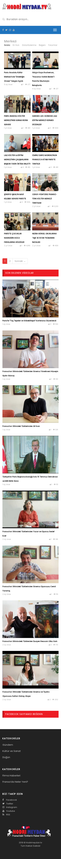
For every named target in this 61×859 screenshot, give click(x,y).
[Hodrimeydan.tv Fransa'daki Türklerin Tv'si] (26, 6)
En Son (16, 45)
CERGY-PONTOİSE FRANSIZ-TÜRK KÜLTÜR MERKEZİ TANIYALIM (44, 198)
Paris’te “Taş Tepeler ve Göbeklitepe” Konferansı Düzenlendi (29, 320)
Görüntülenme (29, 45)
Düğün (6, 757)
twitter (9, 803)
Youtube (10, 811)
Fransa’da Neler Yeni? (15, 781)
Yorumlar (52, 45)
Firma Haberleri (11, 775)
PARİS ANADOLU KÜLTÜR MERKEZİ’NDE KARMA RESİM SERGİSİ (16, 120)
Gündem (7, 744)
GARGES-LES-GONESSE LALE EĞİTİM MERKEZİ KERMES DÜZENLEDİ (44, 120)
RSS (8, 814)
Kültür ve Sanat (11, 751)
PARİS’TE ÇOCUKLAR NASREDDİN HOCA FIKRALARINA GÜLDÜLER (14, 237)
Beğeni (42, 45)
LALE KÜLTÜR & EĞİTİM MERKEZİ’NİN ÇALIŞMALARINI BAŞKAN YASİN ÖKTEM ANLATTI (17, 159)
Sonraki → (20, 261)
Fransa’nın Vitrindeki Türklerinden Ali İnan (21, 426)
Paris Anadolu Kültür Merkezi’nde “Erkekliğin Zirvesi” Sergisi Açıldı (14, 76)
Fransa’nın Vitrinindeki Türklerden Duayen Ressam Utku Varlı (29, 641)
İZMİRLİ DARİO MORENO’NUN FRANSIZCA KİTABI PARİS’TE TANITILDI (44, 159)
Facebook (11, 799)
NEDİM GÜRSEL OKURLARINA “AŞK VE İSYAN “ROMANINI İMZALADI (44, 237)
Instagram (11, 807)
